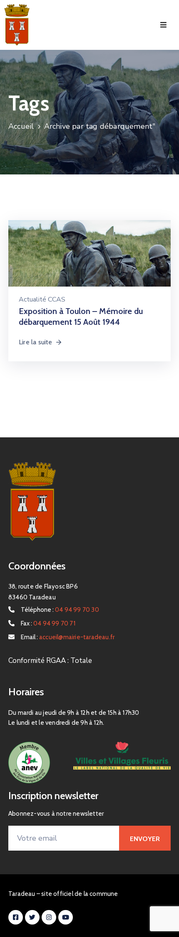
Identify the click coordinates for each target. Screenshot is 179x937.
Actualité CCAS (42, 299)
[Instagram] (49, 917)
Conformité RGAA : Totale (50, 660)
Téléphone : (60, 609)
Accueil (21, 126)
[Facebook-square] (15, 917)
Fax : (48, 623)
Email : (67, 637)
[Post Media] (89, 266)
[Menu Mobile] (163, 25)
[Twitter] (32, 917)
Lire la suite (35, 342)
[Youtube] (65, 917)
